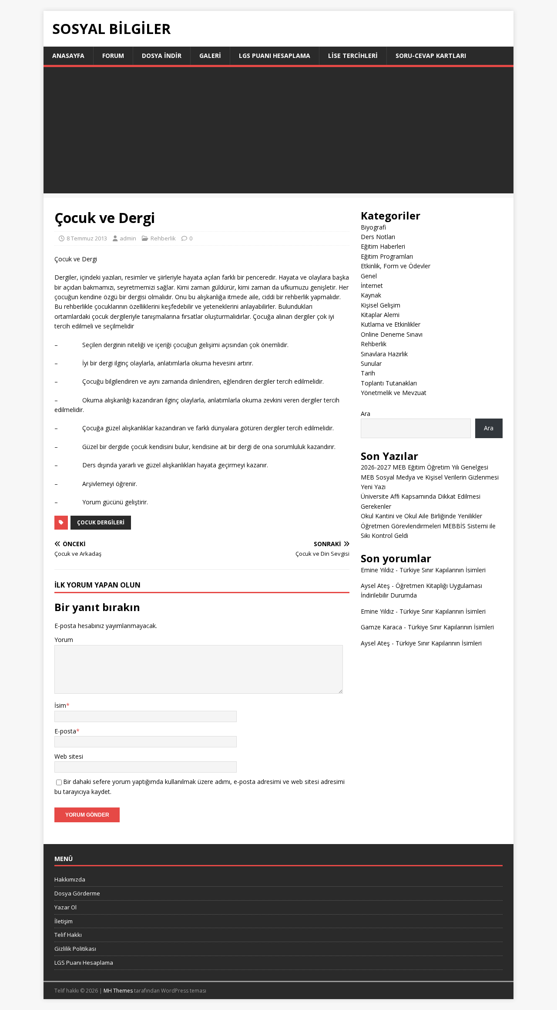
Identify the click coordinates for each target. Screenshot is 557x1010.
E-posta (65, 731)
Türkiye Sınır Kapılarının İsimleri (442, 570)
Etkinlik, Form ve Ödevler (395, 266)
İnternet (372, 285)
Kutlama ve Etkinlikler (390, 324)
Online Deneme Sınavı (392, 334)
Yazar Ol (65, 907)
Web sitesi (68, 756)
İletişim (63, 921)
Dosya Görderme (77, 893)
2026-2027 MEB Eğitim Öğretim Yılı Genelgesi (424, 467)
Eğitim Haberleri (383, 246)
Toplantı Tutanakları (389, 383)
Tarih (368, 373)
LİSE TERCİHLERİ (353, 55)
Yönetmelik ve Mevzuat (393, 392)
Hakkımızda (69, 879)
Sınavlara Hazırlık (384, 354)
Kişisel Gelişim (380, 305)
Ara (365, 413)
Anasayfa (68, 55)
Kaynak (371, 295)
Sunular (371, 363)
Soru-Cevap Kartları (431, 55)
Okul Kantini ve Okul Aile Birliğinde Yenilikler (421, 516)
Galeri (210, 55)
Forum (113, 55)
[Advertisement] (278, 132)
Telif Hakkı (68, 935)
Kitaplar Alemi (380, 315)
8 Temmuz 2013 (87, 238)
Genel (369, 276)
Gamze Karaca (381, 627)
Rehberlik (163, 238)
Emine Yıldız (377, 570)
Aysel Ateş (375, 585)
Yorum (63, 639)
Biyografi (373, 227)
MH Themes (118, 990)
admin (128, 238)
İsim (60, 705)
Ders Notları (378, 237)
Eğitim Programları (387, 256)
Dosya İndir (161, 55)
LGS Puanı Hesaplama (274, 55)
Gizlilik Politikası (75, 949)
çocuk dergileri (100, 522)
